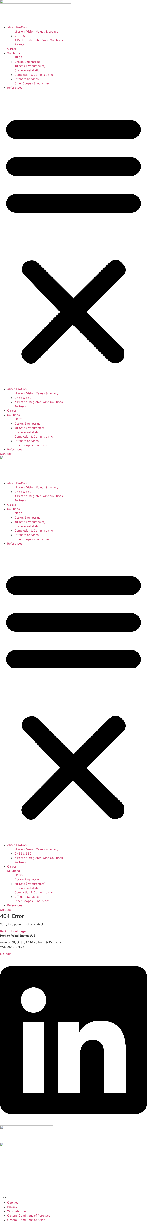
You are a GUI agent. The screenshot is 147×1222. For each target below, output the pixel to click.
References (14, 87)
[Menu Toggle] (3, 1196)
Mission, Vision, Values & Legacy (36, 31)
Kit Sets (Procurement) (29, 66)
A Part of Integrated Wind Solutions (38, 40)
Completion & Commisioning (33, 74)
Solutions (13, 53)
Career (11, 49)
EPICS (18, 57)
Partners (20, 44)
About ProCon (17, 27)
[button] (73, 238)
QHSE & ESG (23, 36)
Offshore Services (26, 79)
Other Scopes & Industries (31, 83)
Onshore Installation (27, 70)
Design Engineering (27, 61)
